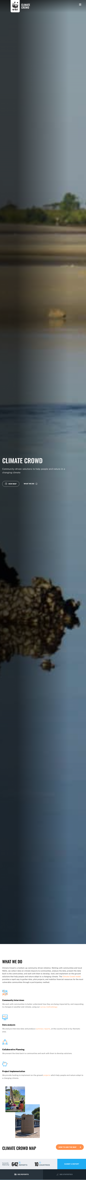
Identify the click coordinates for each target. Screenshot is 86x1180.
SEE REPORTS (23, 1174)
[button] (10, 484)
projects (46, 1075)
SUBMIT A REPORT (71, 1164)
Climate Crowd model (71, 976)
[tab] (70, 1147)
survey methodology (49, 1007)
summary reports (43, 1029)
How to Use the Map (67, 1147)
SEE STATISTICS (66, 1174)
